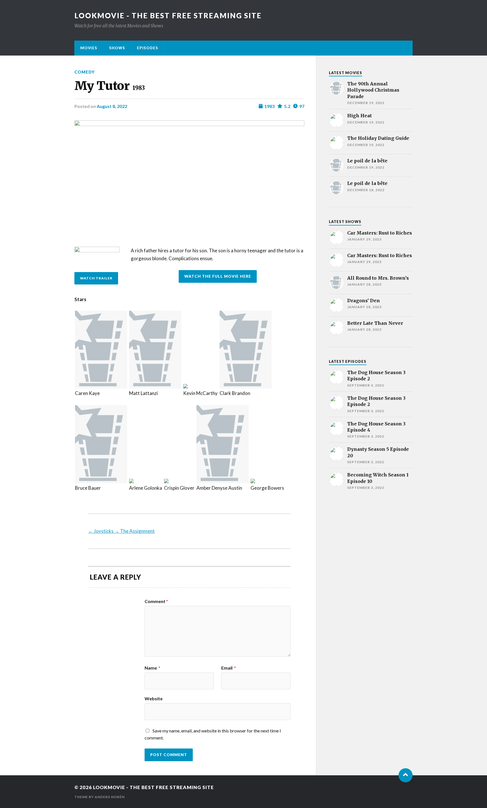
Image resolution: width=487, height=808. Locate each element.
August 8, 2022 (112, 106)
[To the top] (406, 775)
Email (228, 668)
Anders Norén (110, 797)
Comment (156, 601)
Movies (88, 48)
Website (154, 698)
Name (152, 668)
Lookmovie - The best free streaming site (168, 15)
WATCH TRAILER (96, 278)
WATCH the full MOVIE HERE (217, 276)
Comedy (84, 72)
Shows (117, 48)
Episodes (147, 48)
